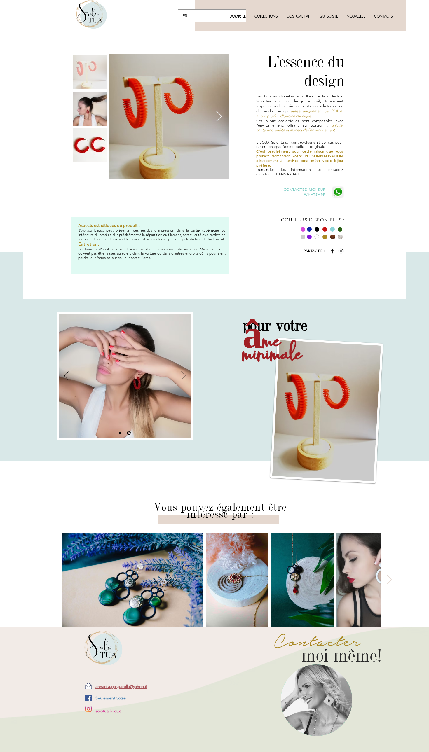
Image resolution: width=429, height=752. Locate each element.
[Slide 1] (121, 433)
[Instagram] (341, 251)
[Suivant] (183, 376)
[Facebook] (332, 251)
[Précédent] (66, 376)
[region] (316, 700)
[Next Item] (219, 116)
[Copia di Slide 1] (129, 433)
